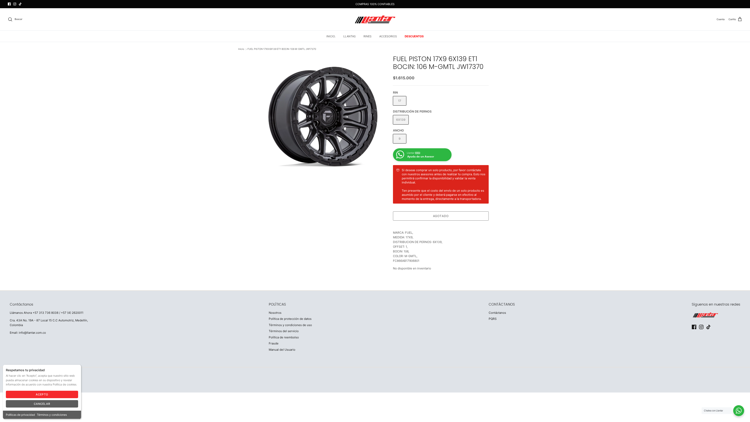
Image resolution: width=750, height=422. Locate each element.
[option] (322, 116)
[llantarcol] (375, 19)
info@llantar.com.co (32, 332)
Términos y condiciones (52, 414)
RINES (367, 36)
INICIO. (331, 36)
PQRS (493, 319)
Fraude (274, 343)
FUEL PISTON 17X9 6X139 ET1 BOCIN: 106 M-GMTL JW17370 (281, 49)
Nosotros (275, 313)
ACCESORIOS (388, 36)
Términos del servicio (284, 331)
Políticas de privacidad (20, 414)
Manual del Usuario (282, 349)
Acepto (42, 394)
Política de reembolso (284, 337)
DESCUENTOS (414, 36)
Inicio (241, 49)
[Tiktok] (20, 4)
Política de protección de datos (290, 319)
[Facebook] (9, 4)
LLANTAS (349, 36)
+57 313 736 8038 (45, 313)
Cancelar (42, 403)
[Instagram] (14, 4)
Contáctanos (497, 313)
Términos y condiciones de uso (290, 325)
